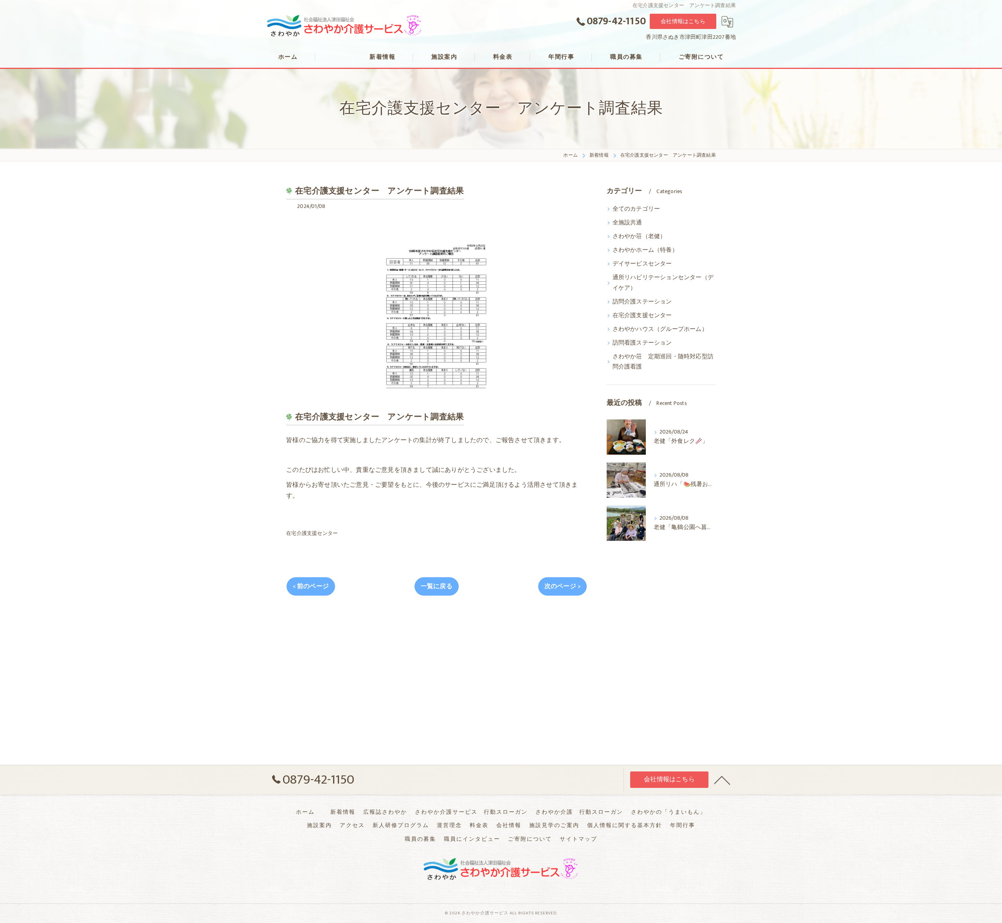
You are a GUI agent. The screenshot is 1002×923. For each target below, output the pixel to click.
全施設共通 (627, 223)
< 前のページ (311, 586)
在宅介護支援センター (312, 533)
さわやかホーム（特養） (645, 250)
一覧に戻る (436, 586)
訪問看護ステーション (642, 343)
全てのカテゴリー (636, 209)
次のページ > (562, 586)
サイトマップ (578, 839)
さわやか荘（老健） (639, 236)
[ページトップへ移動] (722, 780)
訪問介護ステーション (642, 302)
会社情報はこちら (683, 21)
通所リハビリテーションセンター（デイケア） (663, 283)
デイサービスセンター (642, 264)
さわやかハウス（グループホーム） (660, 329)
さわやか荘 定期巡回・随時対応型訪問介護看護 (663, 362)
